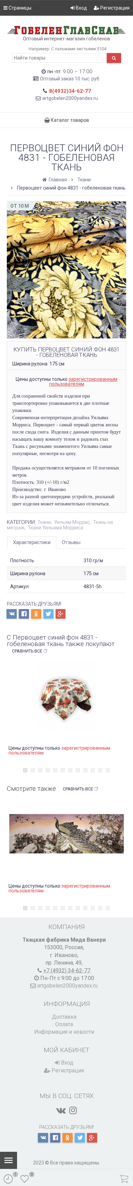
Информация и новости (64, 1032)
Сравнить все (27, 651)
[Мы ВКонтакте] (61, 1110)
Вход (81, 8)
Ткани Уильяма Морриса (55, 527)
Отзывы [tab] (71, 542)
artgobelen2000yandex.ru (70, 98)
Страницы (19, 8)
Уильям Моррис (72, 522)
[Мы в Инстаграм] (73, 1110)
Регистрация (114, 8)
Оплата (64, 1024)
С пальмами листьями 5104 (78, 48)
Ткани (84, 179)
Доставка (64, 1017)
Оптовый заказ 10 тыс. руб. (70, 78)
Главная (57, 179)
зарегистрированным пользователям (83, 381)
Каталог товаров (69, 120)
